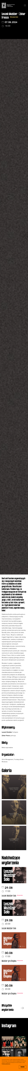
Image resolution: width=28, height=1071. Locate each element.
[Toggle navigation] (24, 5)
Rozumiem (22, 1067)
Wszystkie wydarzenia (8, 1008)
